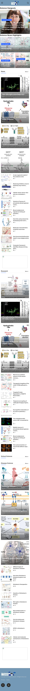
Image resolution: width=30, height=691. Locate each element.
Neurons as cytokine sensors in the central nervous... (19, 376)
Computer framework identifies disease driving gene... (20, 247)
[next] (27, 21)
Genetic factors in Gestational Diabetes (13, 535)
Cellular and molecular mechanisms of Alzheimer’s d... (21, 638)
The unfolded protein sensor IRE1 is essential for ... (20, 420)
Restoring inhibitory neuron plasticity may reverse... (21, 184)
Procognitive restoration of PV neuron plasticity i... (20, 410)
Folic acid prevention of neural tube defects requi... (20, 445)
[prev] (2, 21)
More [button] (26, 71)
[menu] (2, 3)
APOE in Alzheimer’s (19, 628)
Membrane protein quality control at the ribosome (14, 118)
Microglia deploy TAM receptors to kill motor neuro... (14, 318)
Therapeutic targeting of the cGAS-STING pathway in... (21, 384)
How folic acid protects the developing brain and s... (20, 219)
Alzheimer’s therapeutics (20, 584)
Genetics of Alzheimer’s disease (19, 593)
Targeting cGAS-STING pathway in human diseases (6, 64)
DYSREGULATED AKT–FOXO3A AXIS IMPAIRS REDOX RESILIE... (13, 293)
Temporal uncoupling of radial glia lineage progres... (21, 401)
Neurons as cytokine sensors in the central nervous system (15, 47)
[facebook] (3, 685)
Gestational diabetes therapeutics (14, 511)
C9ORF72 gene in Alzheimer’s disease (13, 559)
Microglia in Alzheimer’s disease (20, 602)
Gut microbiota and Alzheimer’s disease (18, 620)
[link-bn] (15, 262)
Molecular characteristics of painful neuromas (20, 228)
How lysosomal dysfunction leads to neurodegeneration (21, 237)
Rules (8, 680)
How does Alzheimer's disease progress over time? (19, 577)
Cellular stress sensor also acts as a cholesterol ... (20, 193)
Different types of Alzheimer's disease (18, 567)
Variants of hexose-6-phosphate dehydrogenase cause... (20, 203)
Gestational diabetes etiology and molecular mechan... (14, 485)
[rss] (9, 685)
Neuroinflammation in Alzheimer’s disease (19, 611)
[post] (15, 22)
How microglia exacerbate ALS (13, 94)
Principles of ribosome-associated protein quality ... (14, 343)
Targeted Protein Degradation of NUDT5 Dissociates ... (19, 393)
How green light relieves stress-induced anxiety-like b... (22, 64)
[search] (28, 3)
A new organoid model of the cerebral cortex (20, 175)
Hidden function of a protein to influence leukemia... (13, 168)
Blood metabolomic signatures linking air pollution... (19, 211)
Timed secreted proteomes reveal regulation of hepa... (14, 367)
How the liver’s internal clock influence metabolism (12, 143)
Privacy (3, 680)
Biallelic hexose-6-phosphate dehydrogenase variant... (20, 429)
